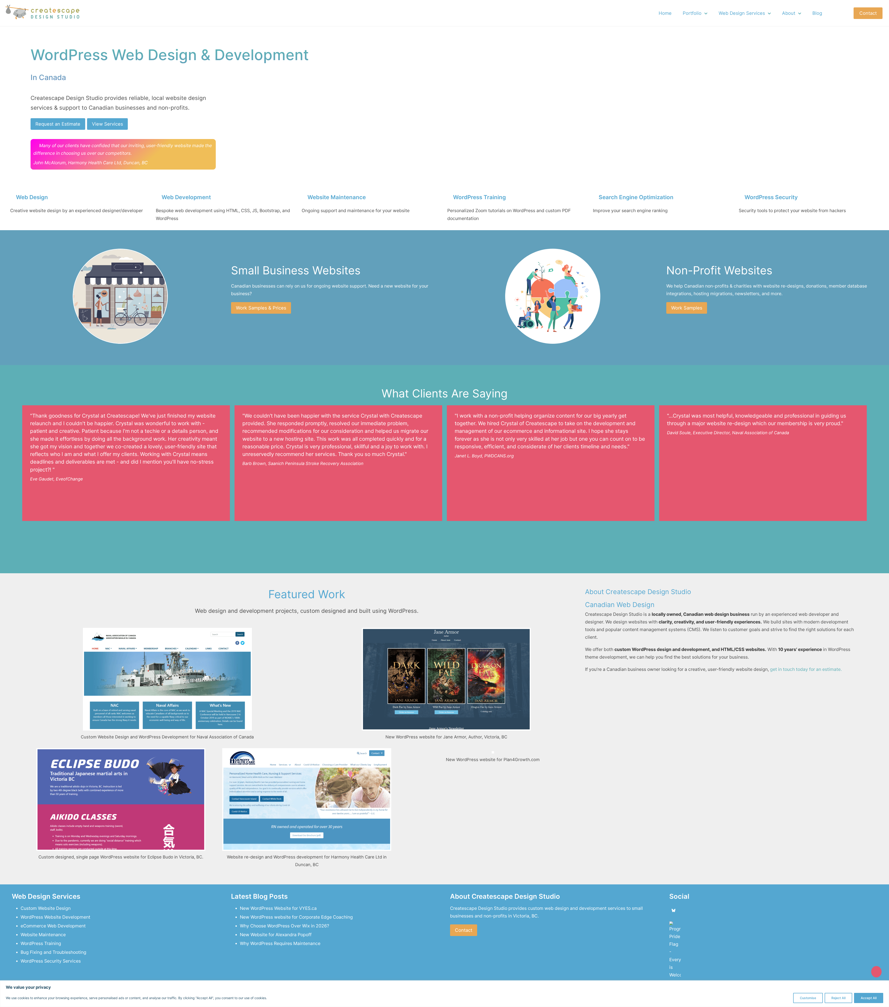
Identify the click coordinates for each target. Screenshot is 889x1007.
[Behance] (692, 910)
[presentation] (434, 532)
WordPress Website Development (55, 917)
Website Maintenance (43, 934)
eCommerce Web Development (53, 926)
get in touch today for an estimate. (805, 669)
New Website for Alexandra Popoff (276, 934)
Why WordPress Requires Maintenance (280, 943)
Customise (808, 998)
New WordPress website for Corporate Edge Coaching (296, 917)
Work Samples (686, 308)
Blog (817, 13)
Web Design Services (742, 13)
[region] (444, 993)
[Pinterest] (710, 910)
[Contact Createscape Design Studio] (876, 971)
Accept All (868, 998)
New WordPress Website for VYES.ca (278, 908)
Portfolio (692, 13)
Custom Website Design (46, 908)
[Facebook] (683, 910)
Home (665, 13)
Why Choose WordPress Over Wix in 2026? (284, 926)
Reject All (838, 998)
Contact (868, 13)
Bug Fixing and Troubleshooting (53, 952)
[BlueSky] (674, 910)
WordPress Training (41, 943)
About (788, 13)
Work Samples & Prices (261, 308)
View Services (107, 124)
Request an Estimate (57, 124)
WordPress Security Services (51, 961)
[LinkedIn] (701, 910)
